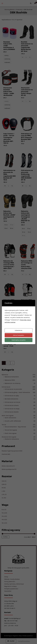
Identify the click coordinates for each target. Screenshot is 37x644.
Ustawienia (18, 330)
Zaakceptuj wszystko (19, 340)
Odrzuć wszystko (18, 335)
